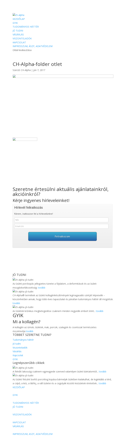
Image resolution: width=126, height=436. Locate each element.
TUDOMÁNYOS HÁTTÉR (26, 26)
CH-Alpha (26, 70)
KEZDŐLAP (19, 18)
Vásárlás (17, 351)
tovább (41, 287)
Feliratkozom (62, 236)
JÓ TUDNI (18, 30)
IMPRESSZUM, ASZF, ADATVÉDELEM (32, 434)
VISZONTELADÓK (22, 38)
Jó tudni (17, 343)
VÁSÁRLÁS (18, 34)
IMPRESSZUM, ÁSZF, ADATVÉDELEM (32, 46)
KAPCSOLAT (19, 42)
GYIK (15, 22)
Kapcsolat (18, 355)
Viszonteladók (20, 347)
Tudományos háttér (23, 339)
